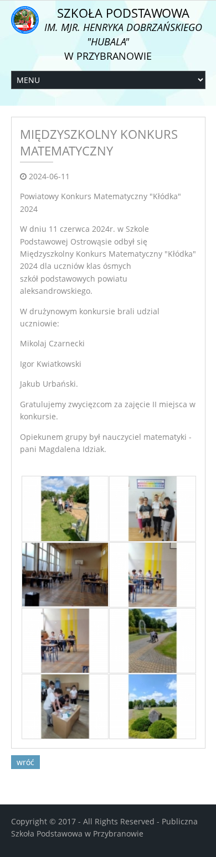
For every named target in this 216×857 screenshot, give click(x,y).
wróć (25, 762)
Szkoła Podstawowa (123, 33)
